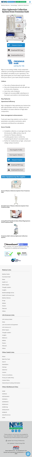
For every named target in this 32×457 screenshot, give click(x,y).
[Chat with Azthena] (28, 454)
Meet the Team (6, 359)
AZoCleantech (5, 396)
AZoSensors (5, 404)
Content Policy (6, 380)
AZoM (3, 391)
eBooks (4, 303)
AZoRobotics (5, 401)
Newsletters (5, 364)
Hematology (14, 5)
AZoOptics (4, 399)
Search (4, 362)
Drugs (3, 300)
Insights (4, 290)
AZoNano (4, 394)
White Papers (5, 284)
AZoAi (3, 417)
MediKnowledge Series (8, 292)
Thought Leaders (6, 287)
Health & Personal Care (8, 295)
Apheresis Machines (23, 5)
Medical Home (6, 274)
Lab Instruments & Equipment (10, 324)
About (3, 356)
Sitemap (4, 367)
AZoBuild (4, 412)
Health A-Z (5, 282)
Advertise (4, 369)
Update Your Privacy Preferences (15, 440)
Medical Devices (5, 5)
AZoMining (5, 407)
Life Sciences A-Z (6, 327)
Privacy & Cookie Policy (8, 377)
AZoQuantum (5, 409)
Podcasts (4, 308)
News (3, 279)
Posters (4, 306)
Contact (4, 372)
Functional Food (6, 277)
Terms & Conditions (7, 375)
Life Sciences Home (7, 319)
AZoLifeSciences (6, 415)
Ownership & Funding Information (11, 383)
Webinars (4, 338)
